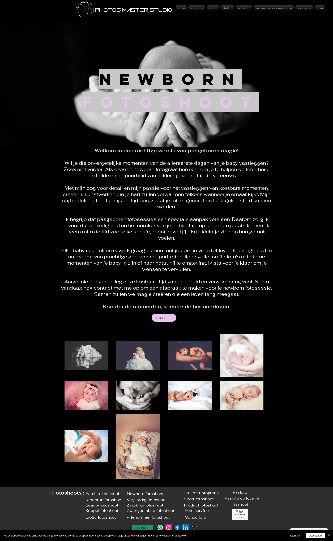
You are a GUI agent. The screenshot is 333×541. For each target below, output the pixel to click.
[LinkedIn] (185, 527)
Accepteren (315, 535)
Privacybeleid (179, 535)
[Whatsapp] (160, 527)
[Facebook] (177, 527)
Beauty (92, 505)
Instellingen (295, 535)
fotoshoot (154, 493)
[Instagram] (168, 527)
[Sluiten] (329, 535)
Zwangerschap (141, 510)
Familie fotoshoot (102, 493)
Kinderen (95, 499)
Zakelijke (136, 505)
